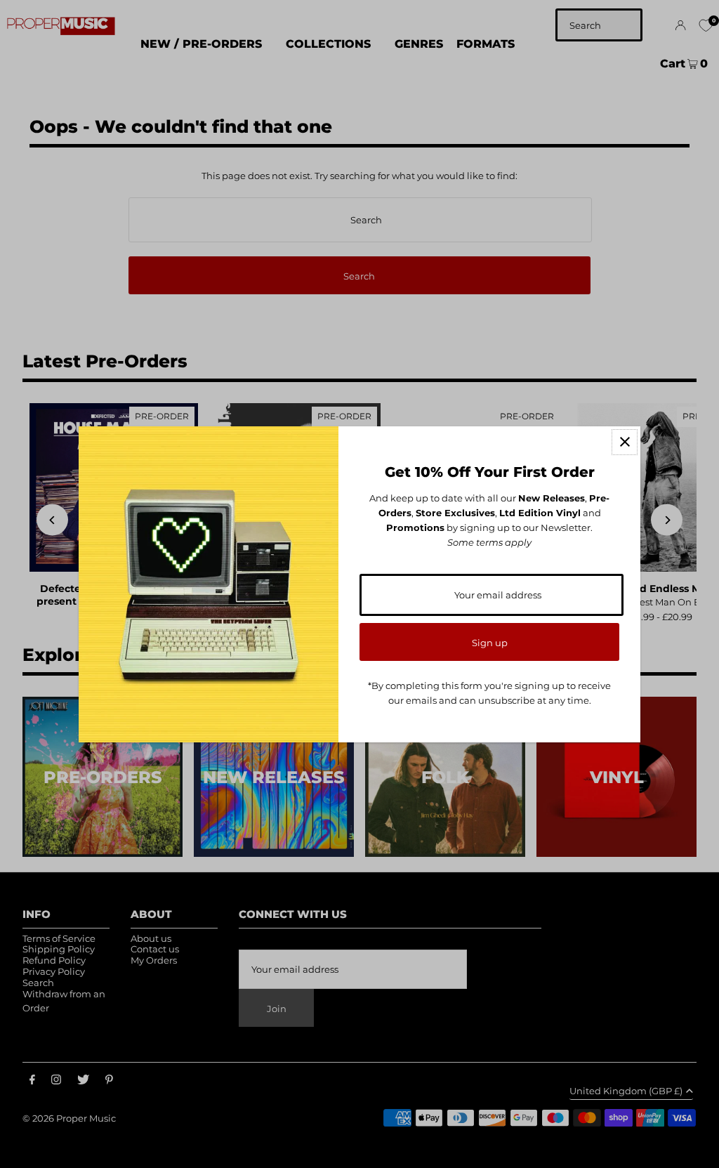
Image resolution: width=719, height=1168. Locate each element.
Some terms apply (489, 542)
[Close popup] (624, 442)
